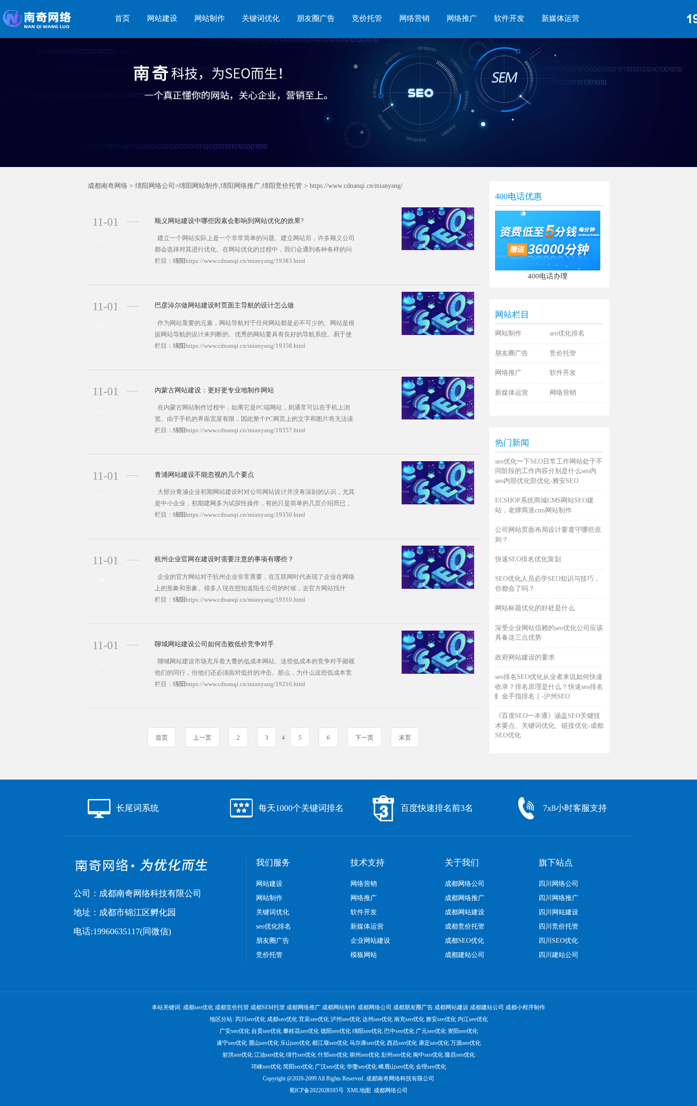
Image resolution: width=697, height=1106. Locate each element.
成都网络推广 (465, 898)
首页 (122, 18)
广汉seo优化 (330, 1066)
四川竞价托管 (558, 926)
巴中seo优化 (399, 1031)
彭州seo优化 (396, 1054)
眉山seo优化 (263, 1043)
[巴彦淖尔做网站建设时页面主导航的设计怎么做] (438, 312)
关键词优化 (261, 18)
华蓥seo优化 (362, 1066)
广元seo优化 (431, 1031)
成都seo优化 (198, 1007)
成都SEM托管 (267, 1007)
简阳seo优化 (298, 1066)
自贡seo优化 (266, 1031)
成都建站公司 (465, 954)
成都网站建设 (465, 912)
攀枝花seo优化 (301, 1031)
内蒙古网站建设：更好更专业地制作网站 (214, 390)
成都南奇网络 (108, 185)
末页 (405, 737)
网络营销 (414, 18)
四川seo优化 (250, 1019)
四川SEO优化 (558, 940)
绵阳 (179, 260)
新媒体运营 (560, 18)
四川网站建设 (558, 912)
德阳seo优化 (336, 1031)
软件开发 (509, 18)
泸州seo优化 (345, 1019)
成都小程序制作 (525, 1007)
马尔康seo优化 (367, 1043)
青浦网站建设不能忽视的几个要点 (204, 474)
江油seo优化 (269, 1054)
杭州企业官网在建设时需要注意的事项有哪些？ (224, 559)
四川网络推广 (558, 898)
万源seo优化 (465, 1043)
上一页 (202, 737)
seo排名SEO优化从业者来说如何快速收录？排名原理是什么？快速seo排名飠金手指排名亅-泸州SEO (549, 686)
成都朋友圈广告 (413, 1007)
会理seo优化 (431, 1066)
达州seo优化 (377, 1019)
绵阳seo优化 (367, 1031)
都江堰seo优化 (330, 1043)
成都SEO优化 (464, 940)
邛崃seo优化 (266, 1066)
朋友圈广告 (316, 18)
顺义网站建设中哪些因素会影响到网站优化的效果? (229, 220)
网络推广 (462, 18)
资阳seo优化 (463, 1031)
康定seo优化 (434, 1043)
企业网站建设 (370, 940)
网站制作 (209, 18)
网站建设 (162, 18)
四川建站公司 (558, 954)
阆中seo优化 (428, 1054)
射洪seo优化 (237, 1054)
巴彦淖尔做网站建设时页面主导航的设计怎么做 (224, 305)
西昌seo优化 (402, 1043)
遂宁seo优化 (232, 1043)
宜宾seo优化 (314, 1019)
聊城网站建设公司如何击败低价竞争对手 (214, 644)
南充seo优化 (409, 1019)
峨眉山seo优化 (396, 1066)
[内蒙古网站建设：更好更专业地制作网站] (438, 397)
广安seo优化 (235, 1031)
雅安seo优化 (441, 1019)
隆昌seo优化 (460, 1054)
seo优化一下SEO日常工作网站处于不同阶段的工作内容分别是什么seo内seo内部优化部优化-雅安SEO (549, 471)
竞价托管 (367, 18)
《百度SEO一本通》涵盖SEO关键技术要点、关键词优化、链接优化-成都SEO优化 (549, 725)
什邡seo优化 (333, 1054)
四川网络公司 (558, 883)
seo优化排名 (567, 333)
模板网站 (363, 954)
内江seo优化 (473, 1019)
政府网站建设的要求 (525, 657)
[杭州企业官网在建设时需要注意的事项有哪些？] (438, 566)
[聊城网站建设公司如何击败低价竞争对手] (438, 651)
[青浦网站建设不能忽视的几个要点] (438, 482)
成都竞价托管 (465, 926)
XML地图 (359, 1090)
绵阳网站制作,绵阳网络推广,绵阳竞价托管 (240, 185)
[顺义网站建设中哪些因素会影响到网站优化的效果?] (438, 228)
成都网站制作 (339, 1007)
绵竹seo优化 (301, 1054)
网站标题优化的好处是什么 (535, 608)
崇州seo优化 (364, 1054)
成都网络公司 (465, 883)
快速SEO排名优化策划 (528, 559)
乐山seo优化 (295, 1043)
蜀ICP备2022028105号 (316, 1090)
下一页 (364, 737)
